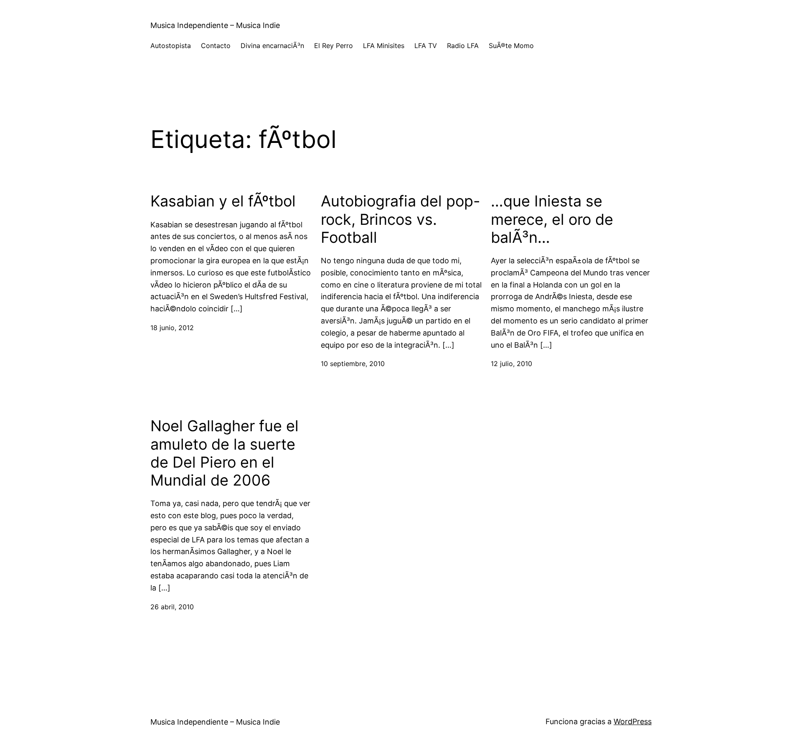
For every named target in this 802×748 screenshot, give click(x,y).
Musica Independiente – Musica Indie (215, 25)
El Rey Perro (333, 45)
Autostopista (170, 45)
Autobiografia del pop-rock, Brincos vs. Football (400, 219)
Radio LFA (463, 45)
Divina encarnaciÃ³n (272, 45)
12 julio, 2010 (511, 363)
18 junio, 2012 (172, 327)
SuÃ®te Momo (511, 45)
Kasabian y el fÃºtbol (223, 201)
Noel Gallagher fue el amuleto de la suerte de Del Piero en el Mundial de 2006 (224, 453)
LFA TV (425, 45)
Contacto (216, 45)
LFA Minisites (383, 45)
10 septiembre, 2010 (353, 363)
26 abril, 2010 (172, 607)
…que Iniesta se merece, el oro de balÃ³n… (552, 219)
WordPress (633, 721)
